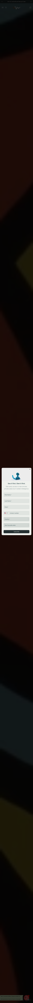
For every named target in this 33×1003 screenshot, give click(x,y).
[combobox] (6, 513)
